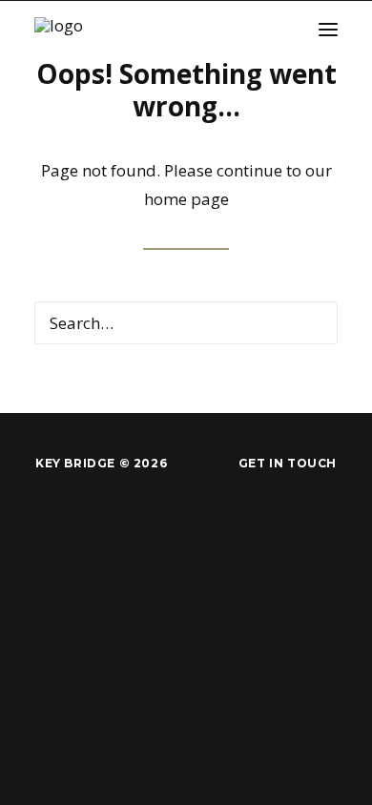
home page (186, 199)
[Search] (186, 322)
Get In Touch (287, 463)
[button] (328, 29)
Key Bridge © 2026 (101, 463)
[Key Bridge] (84, 29)
